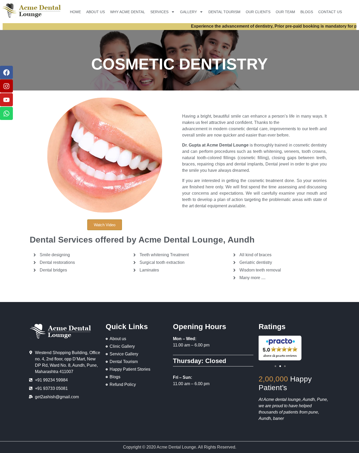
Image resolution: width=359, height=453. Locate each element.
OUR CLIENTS (258, 12)
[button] (275, 366)
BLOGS (306, 12)
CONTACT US (330, 12)
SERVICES (159, 12)
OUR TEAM (285, 12)
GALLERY (188, 12)
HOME (75, 12)
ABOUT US (95, 12)
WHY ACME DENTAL (127, 12)
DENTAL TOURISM (224, 12)
